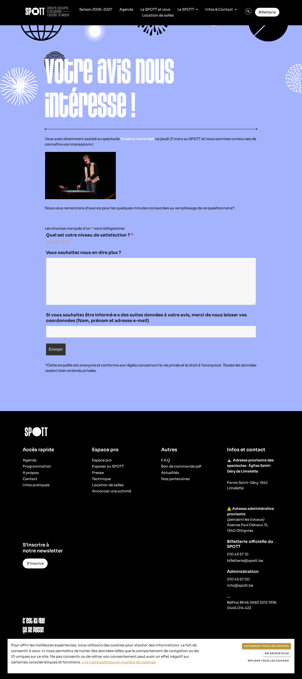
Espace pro (102, 460)
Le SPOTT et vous (155, 9)
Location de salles (158, 15)
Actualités (170, 472)
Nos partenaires (175, 479)
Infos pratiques (36, 485)
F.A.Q (165, 460)
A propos (31, 472)
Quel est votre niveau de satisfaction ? (89, 235)
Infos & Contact (219, 9)
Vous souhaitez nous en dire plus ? (83, 252)
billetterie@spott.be (245, 560)
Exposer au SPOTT (108, 466)
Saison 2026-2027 (95, 9)
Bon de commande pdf (181, 466)
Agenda (126, 9)
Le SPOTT (185, 9)
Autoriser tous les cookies (266, 646)
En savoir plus (277, 653)
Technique (101, 479)
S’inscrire (35, 563)
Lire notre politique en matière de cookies (118, 662)
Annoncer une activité (111, 491)
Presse (98, 472)
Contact (30, 479)
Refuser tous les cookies (268, 660)
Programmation (37, 466)
